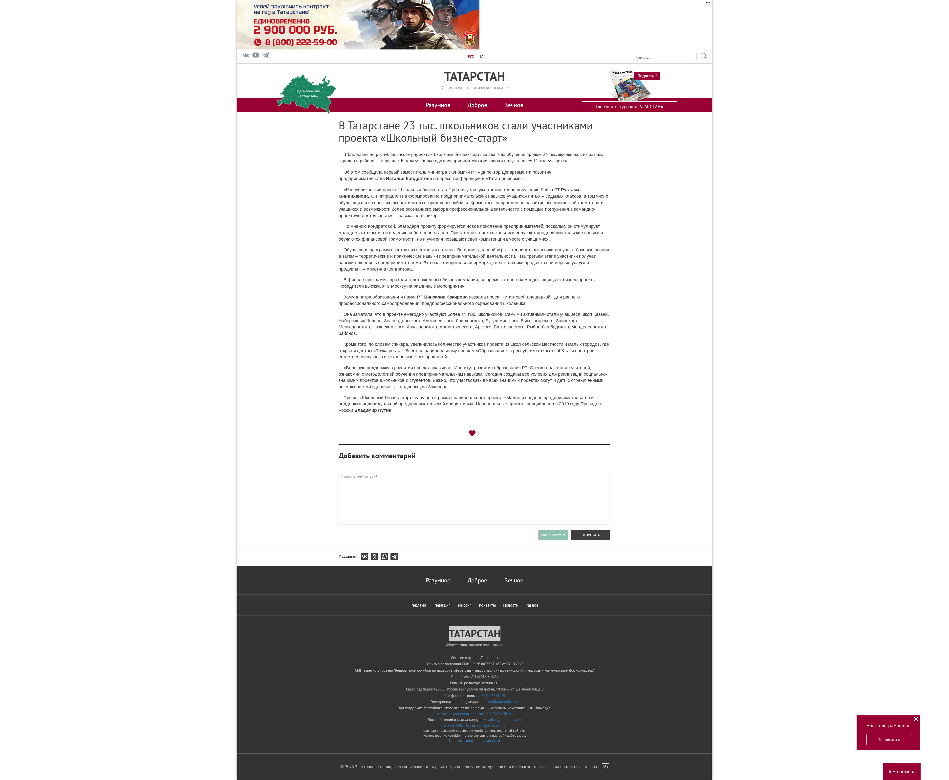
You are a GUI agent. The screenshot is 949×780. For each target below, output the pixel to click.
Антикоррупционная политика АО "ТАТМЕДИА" (474, 713)
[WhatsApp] (385, 556)
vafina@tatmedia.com (504, 719)
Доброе (477, 105)
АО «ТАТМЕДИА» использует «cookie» (474, 725)
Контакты (487, 605)
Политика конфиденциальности (474, 740)
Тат (482, 56)
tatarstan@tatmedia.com (498, 701)
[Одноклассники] (376, 556)
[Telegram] (266, 56)
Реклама (418, 605)
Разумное (438, 105)
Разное (532, 605)
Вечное (513, 105)
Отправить (591, 535)
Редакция (442, 605)
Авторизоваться (553, 535)
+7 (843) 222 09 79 (490, 695)
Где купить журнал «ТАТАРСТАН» (629, 107)
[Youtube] (256, 56)
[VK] (246, 56)
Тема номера (902, 771)
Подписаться (889, 739)
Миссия (465, 605)
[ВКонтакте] (366, 556)
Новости (510, 605)
